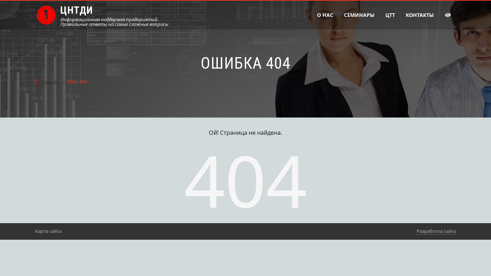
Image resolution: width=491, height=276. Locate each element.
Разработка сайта (436, 231)
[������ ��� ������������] (447, 15)
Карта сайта (48, 231)
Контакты (420, 15)
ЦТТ (390, 15)
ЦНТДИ (76, 10)
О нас (325, 15)
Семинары (359, 15)
